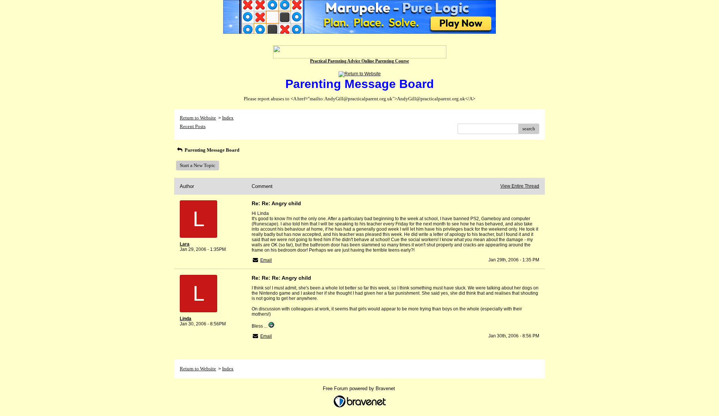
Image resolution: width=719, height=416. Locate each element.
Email (266, 260)
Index (228, 118)
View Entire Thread (519, 186)
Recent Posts (193, 126)
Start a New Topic (197, 165)
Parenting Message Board (211, 150)
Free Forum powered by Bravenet (360, 388)
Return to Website (198, 118)
